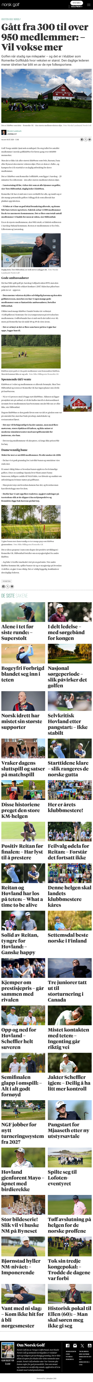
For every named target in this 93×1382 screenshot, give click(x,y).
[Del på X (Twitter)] (86, 139)
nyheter (7, 581)
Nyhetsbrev (77, 3)
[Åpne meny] (88, 5)
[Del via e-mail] (89, 139)
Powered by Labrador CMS (46, 1378)
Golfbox (73, 6)
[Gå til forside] (10, 5)
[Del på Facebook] (82, 139)
